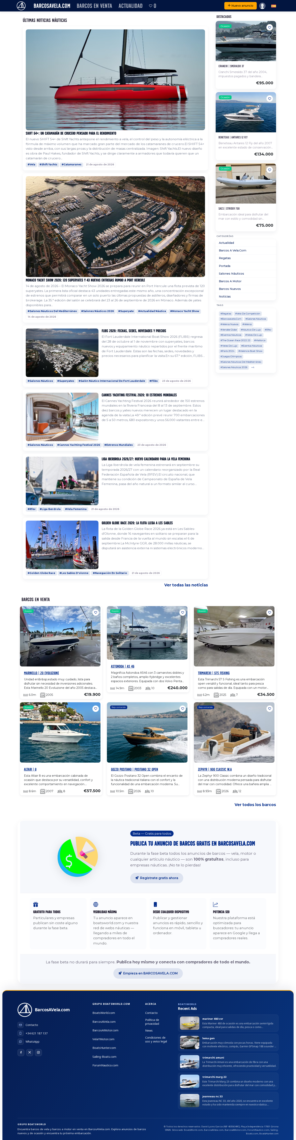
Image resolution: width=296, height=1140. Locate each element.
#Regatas (225, 313)
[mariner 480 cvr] (189, 1023)
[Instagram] (38, 1052)
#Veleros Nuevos (229, 324)
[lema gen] (189, 1042)
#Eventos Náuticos (230, 335)
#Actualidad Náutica (152, 311)
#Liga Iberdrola (50, 509)
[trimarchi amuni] (189, 1061)
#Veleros (247, 324)
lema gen (208, 1038)
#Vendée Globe (228, 329)
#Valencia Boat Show (250, 351)
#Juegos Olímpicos (231, 356)
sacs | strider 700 (229, 208)
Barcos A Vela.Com (232, 250)
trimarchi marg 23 (214, 1077)
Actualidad (131, 5)
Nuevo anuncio (242, 5)
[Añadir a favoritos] (269, 27)
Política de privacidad (152, 1022)
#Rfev (31, 509)
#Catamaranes (71, 164)
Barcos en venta (94, 5)
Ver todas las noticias (186, 585)
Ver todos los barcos (255, 804)
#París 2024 (227, 351)
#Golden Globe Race (41, 573)
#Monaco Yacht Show (184, 311)
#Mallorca (259, 340)
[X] (29, 1052)
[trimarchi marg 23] (189, 1081)
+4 (252, 367)
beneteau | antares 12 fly (232, 137)
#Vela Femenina (76, 509)
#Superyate (126, 311)
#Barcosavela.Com (230, 318)
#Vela (31, 164)
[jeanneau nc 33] (189, 1100)
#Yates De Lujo (253, 335)
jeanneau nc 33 (212, 1096)
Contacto (151, 1013)
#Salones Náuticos (40, 381)
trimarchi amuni (213, 1057)
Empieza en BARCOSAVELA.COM (150, 973)
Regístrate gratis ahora (159, 878)
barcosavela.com (52, 5)
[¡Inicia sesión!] (262, 6)
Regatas (225, 258)
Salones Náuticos (231, 273)
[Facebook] (21, 1052)
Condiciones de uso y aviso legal (156, 1039)
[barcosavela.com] (21, 5)
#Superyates (65, 381)
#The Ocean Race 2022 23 (235, 340)
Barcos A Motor (230, 281)
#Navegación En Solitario (110, 573)
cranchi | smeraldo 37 (231, 66)
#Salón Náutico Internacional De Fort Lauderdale (112, 381)
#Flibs (153, 381)
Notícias (225, 296)
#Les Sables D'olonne (73, 573)
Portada (224, 266)
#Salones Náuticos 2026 (97, 311)
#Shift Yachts (48, 164)
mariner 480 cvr (212, 1019)
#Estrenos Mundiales (118, 445)
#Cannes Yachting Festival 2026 (78, 445)
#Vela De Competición (247, 313)
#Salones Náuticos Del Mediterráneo (52, 311)
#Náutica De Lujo (251, 329)
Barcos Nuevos (230, 289)
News (149, 1030)
